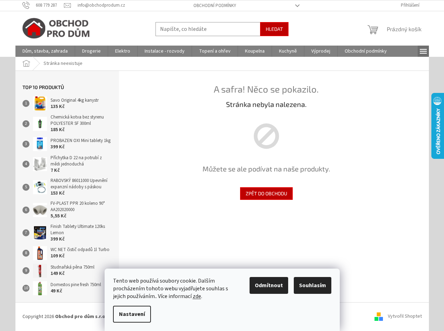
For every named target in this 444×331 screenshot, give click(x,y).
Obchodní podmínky (214, 5)
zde (197, 296)
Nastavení (132, 314)
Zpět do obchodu (266, 193)
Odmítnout (269, 285)
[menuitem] (45, 51)
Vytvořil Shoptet (405, 316)
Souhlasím (312, 285)
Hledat (274, 29)
